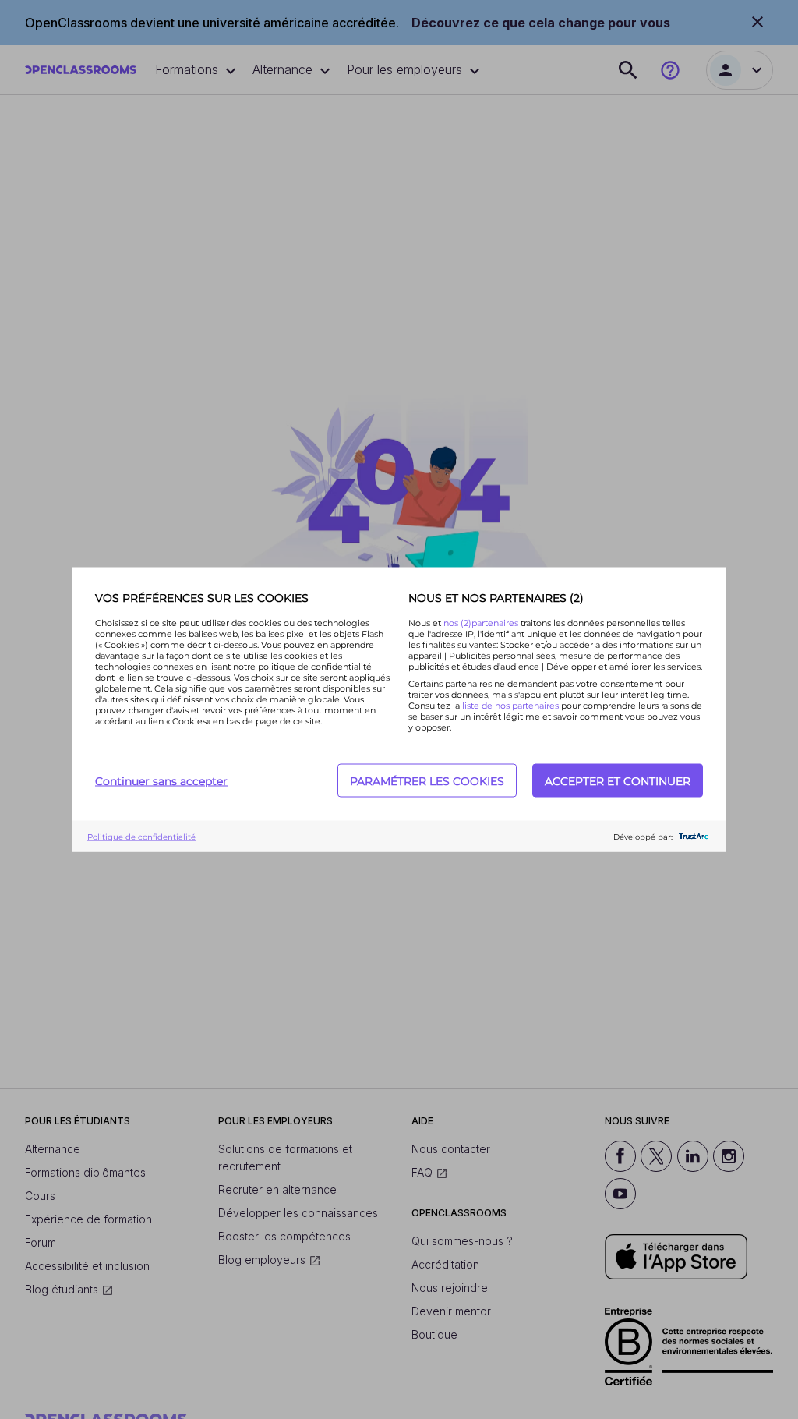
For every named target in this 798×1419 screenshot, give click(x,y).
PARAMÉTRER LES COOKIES (427, 780)
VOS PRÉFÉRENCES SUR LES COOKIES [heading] (202, 598)
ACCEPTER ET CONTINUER (617, 780)
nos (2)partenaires (482, 622)
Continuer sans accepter (161, 780)
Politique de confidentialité (141, 836)
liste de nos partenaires (510, 705)
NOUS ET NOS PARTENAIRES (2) (496, 598)
